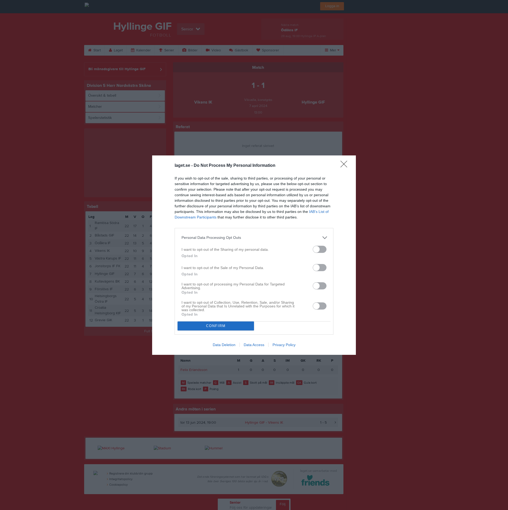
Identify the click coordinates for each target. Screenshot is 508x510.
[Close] (346, 166)
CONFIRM (216, 326)
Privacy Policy (284, 345)
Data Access (254, 345)
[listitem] (254, 237)
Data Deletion (224, 345)
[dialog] (254, 255)
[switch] (319, 249)
